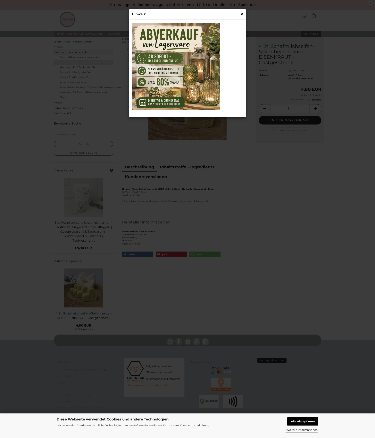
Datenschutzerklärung (194, 425)
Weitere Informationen (302, 430)
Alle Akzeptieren (303, 421)
